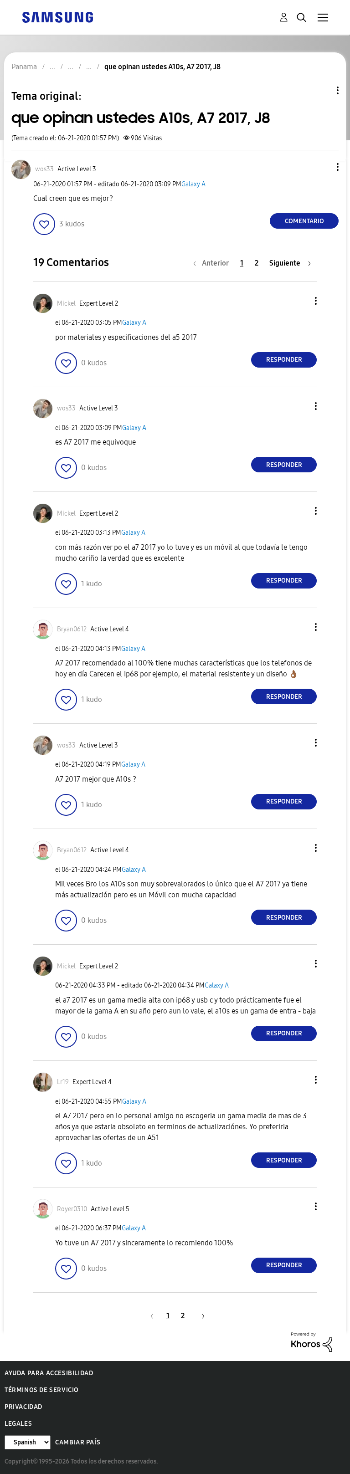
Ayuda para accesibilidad (49, 1373)
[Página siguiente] (200, 1315)
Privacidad (23, 1407)
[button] (322, 167)
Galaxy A (193, 184)
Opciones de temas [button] (322, 90)
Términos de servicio (42, 1390)
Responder (284, 359)
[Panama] (57, 16)
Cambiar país (77, 1442)
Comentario (304, 221)
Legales (18, 1424)
